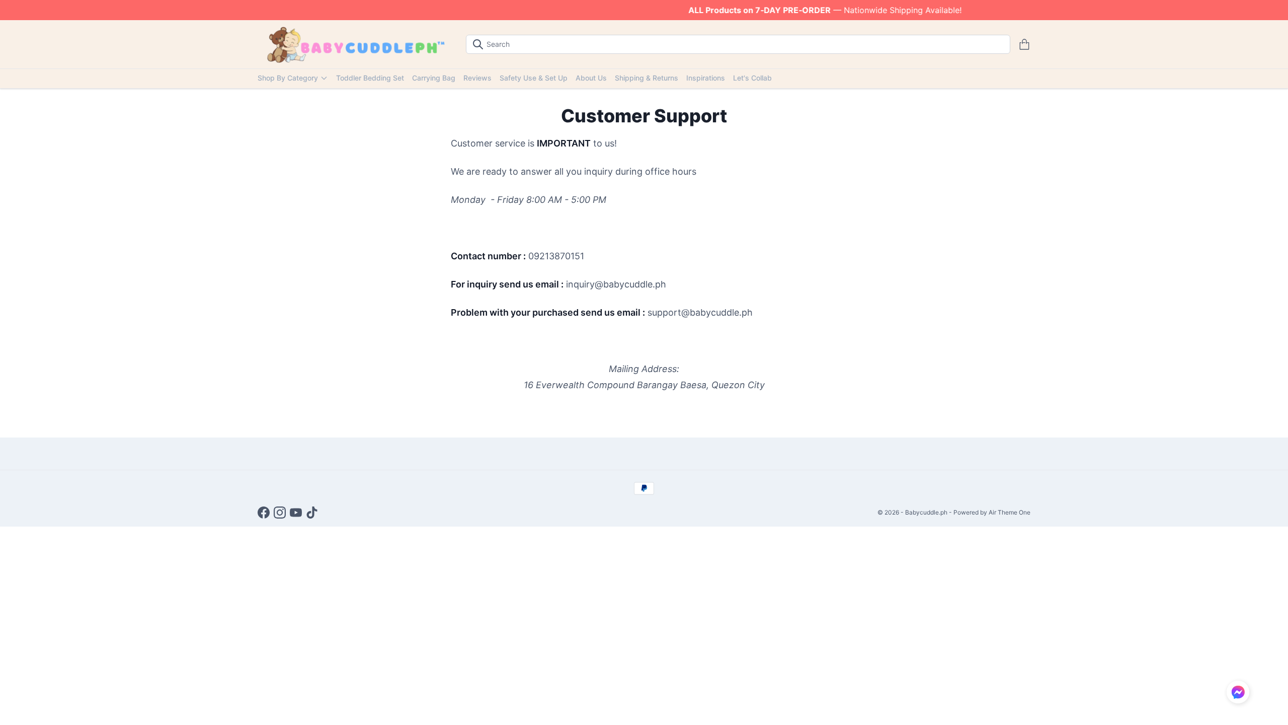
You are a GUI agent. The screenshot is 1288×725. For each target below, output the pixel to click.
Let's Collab (752, 78)
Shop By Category (288, 78)
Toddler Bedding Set (370, 78)
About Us (591, 78)
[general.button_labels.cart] (1024, 44)
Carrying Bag (433, 78)
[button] (1238, 692)
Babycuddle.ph (926, 512)
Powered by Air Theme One (991, 512)
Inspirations (705, 78)
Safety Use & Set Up (534, 78)
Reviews (477, 78)
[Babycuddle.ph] (354, 44)
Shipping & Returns (646, 78)
